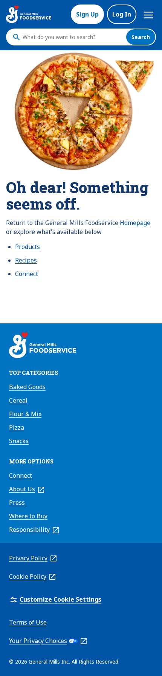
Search (140, 37)
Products (27, 247)
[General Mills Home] (42, 346)
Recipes (26, 260)
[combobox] (72, 37)
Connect (26, 274)
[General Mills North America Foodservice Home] (28, 14)
